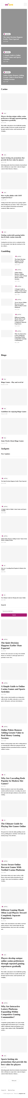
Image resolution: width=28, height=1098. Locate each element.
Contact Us (3, 1090)
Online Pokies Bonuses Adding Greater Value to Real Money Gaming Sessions (13, 77)
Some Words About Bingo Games (12, 441)
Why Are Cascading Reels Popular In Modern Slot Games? (13, 781)
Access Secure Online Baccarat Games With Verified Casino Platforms (13, 867)
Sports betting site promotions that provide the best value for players (14, 1062)
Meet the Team (11, 1090)
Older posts (14, 1080)
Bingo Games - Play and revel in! (12, 382)
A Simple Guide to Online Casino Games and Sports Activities (12, 57)
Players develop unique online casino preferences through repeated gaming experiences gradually (13, 118)
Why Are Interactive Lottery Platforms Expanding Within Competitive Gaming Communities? (20, 337)
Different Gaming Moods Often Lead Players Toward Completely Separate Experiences (20, 321)
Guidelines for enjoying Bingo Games (13, 411)
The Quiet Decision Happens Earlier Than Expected (20, 261)
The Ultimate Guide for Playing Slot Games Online (13, 597)
